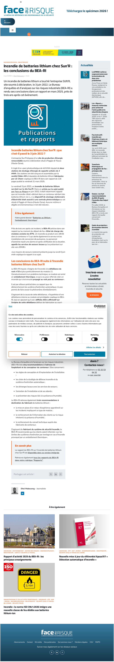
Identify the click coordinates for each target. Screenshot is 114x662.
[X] (50, 474)
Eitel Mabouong (19, 76)
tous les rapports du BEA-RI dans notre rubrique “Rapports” (37, 459)
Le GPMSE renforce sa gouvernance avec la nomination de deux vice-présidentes (100, 76)
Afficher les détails (93, 347)
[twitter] (52, 652)
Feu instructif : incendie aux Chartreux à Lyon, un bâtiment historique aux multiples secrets (99, 140)
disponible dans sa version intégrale (43, 452)
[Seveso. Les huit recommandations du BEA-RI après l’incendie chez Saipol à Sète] (85, 194)
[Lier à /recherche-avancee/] (29, 34)
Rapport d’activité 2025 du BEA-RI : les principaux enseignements (24, 558)
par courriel (95, 375)
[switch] (44, 339)
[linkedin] (22, 493)
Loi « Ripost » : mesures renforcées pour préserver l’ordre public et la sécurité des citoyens (100, 108)
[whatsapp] (62, 652)
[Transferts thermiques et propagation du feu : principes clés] (85, 165)
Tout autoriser (89, 354)
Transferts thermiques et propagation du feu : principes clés (99, 168)
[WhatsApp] (60, 474)
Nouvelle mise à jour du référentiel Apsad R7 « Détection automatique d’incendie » (83, 558)
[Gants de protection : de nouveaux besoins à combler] (85, 225)
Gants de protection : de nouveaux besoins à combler (100, 227)
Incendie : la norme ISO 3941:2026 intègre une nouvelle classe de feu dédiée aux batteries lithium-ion (28, 610)
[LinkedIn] (55, 474)
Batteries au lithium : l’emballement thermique (33, 219)
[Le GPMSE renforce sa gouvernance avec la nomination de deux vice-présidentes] (85, 72)
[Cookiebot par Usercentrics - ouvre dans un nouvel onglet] (95, 306)
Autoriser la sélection (57, 354)
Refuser (24, 354)
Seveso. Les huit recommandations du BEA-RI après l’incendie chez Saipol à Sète (100, 198)
